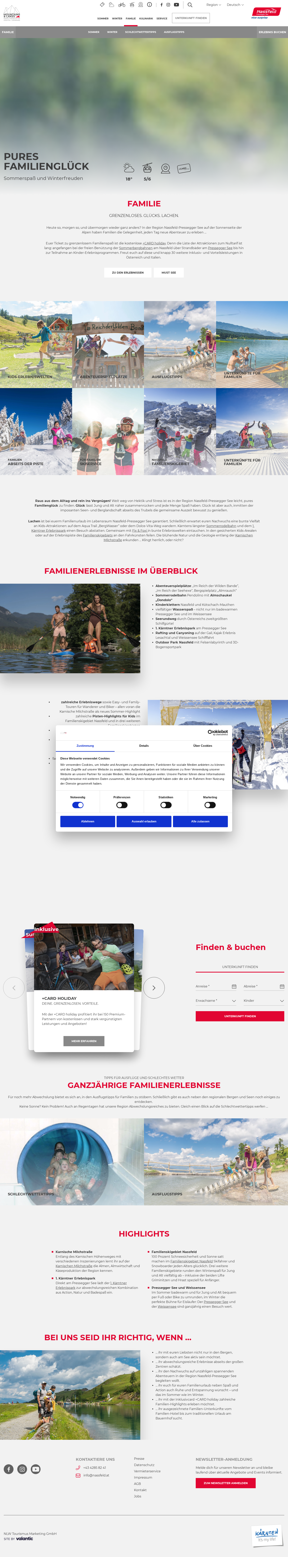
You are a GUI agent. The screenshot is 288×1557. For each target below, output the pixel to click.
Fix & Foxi (140, 531)
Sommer (103, 18)
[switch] (122, 805)
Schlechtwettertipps (140, 32)
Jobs (137, 1496)
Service (162, 18)
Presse (139, 1459)
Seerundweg (166, 619)
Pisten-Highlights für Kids (113, 716)
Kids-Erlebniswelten (30, 377)
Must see (169, 272)
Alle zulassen (200, 821)
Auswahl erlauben (144, 821)
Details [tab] (144, 745)
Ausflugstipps (174, 32)
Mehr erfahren (84, 1041)
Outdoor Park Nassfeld (174, 642)
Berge (25, 891)
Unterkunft (191, 18)
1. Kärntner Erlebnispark (175, 628)
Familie (132, 18)
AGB (137, 1484)
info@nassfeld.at (96, 1475)
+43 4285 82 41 (94, 1468)
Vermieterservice (147, 1471)
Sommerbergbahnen (136, 248)
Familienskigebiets (98, 535)
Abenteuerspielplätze (103, 377)
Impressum (143, 1477)
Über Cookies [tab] (202, 745)
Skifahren (174, 891)
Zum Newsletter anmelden (226, 1483)
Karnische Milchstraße (77, 711)
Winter (117, 18)
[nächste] (154, 988)
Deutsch (234, 5)
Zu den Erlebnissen (128, 272)
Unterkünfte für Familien (242, 375)
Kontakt (140, 1490)
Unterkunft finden (240, 1016)
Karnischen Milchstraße (74, 1266)
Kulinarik (146, 18)
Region (212, 5)
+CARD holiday (154, 243)
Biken (83, 891)
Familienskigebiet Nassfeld (86, 721)
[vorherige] (14, 988)
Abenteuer (114, 891)
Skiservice (90, 464)
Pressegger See (220, 248)
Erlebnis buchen (272, 32)
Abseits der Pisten (251, 891)
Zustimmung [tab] (85, 745)
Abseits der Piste (25, 464)
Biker (110, 707)
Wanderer (90, 707)
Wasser (54, 891)
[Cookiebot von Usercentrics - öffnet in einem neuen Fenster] (211, 733)
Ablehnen (87, 821)
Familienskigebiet (170, 464)
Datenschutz (144, 1465)
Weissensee (202, 614)
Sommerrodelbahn (221, 526)
